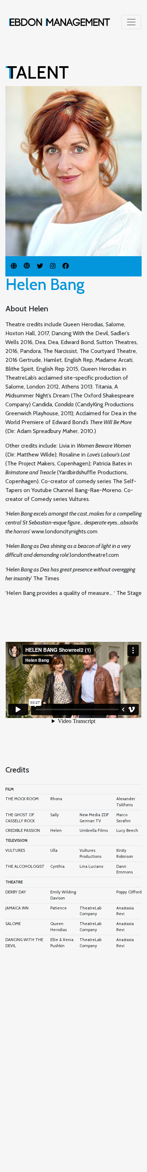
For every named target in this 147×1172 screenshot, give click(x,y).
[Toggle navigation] (131, 22)
